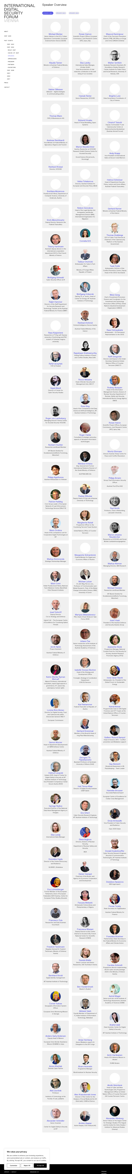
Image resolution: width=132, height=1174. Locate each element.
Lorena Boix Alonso (55, 710)
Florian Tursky (115, 906)
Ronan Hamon (85, 34)
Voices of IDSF (13, 53)
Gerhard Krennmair (85, 731)
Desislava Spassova (114, 882)
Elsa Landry (85, 63)
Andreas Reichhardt (55, 140)
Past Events (8, 40)
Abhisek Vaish (85, 1011)
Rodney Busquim (114, 387)
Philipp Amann (115, 478)
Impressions (12, 58)
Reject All (27, 1165)
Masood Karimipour (114, 34)
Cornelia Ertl (85, 241)
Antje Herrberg (85, 1040)
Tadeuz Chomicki (85, 262)
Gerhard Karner (115, 209)
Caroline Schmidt (114, 965)
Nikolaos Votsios (85, 463)
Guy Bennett (114, 764)
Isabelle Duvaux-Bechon (85, 670)
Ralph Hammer (55, 302)
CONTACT (13, 1172)
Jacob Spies (55, 647)
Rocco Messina (85, 379)
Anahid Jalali (115, 1025)
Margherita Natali (85, 522)
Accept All (40, 1165)
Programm (11, 61)
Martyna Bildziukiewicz (85, 615)
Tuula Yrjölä (115, 266)
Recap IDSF (12, 50)
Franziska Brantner (114, 936)
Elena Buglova (85, 839)
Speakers (11, 56)
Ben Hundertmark (85, 987)
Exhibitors (12, 67)
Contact (7, 87)
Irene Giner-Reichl (115, 678)
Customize (13, 1165)
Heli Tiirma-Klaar (85, 786)
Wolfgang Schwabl (55, 277)
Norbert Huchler (55, 445)
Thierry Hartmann (56, 246)
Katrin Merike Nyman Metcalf (55, 678)
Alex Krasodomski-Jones (85, 1094)
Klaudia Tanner (55, 63)
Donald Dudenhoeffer (114, 851)
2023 (63, 13)
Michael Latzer (85, 581)
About (6, 31)
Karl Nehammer (85, 704)
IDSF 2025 (7, 36)
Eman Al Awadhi (115, 821)
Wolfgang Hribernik (85, 294)
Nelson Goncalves (85, 208)
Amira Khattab (55, 1066)
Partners (11, 64)
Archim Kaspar (85, 1123)
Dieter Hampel (85, 874)
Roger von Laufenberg (56, 418)
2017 (8, 79)
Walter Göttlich (115, 63)
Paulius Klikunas (85, 496)
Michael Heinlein (114, 588)
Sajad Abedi (55, 388)
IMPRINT (6, 1172)
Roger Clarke (85, 435)
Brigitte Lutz (114, 96)
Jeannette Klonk (115, 647)
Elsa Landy (55, 835)
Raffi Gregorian (115, 356)
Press (6, 82)
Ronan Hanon (115, 423)
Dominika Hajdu (56, 859)
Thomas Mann (55, 116)
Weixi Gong (115, 295)
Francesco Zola (55, 920)
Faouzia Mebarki (85, 903)
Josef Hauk (115, 620)
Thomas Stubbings (114, 235)
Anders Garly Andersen (55, 1036)
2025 (77, 13)
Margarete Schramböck (85, 555)
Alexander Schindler (55, 1121)
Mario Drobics (55, 530)
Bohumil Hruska (85, 120)
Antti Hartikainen (114, 1055)
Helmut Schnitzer (115, 180)
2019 (8, 73)
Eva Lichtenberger (55, 889)
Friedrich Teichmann (56, 947)
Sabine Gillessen (55, 89)
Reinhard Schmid (85, 323)
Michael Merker (56, 34)
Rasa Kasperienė (55, 333)
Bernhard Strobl (56, 975)
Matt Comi (56, 583)
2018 (8, 76)
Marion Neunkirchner (85, 147)
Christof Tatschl (115, 122)
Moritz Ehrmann (115, 451)
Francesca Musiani (85, 929)
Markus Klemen (115, 563)
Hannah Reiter (85, 96)
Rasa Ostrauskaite (115, 330)
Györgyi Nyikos (55, 806)
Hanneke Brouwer (115, 790)
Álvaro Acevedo (85, 1066)
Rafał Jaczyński (55, 364)
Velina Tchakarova (85, 181)
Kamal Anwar (115, 706)
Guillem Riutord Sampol (114, 737)
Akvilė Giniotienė (114, 1085)
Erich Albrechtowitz (55, 220)
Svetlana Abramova (55, 191)
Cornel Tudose (55, 1003)
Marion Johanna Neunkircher (115, 536)
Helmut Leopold (55, 773)
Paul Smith (115, 508)
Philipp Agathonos (56, 477)
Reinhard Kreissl (55, 167)
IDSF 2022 (10, 47)
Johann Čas (85, 641)
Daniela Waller (85, 960)
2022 (50, 13)
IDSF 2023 (10, 44)
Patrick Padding (56, 501)
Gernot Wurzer (55, 742)
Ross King (85, 406)
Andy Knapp (114, 153)
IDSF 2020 (10, 70)
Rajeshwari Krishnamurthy (85, 353)
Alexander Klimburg (114, 1118)
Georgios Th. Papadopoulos (85, 758)
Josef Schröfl (55, 612)
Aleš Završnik (55, 1090)
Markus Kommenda (55, 559)
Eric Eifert (85, 813)
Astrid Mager (115, 996)
